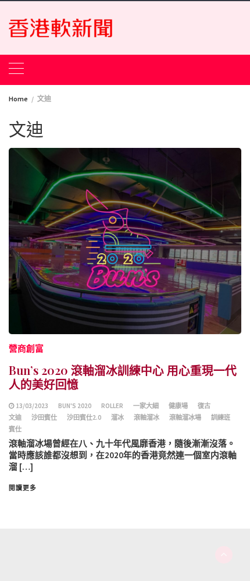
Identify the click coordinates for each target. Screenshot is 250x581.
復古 (204, 406)
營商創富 (26, 348)
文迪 (15, 417)
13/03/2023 (32, 406)
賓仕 (15, 429)
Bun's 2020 (74, 406)
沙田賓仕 (44, 417)
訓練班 (220, 417)
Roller (112, 406)
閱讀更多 (23, 488)
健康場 (178, 406)
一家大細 (146, 406)
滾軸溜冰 (146, 417)
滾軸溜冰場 (185, 417)
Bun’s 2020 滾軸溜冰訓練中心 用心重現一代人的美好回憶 (123, 377)
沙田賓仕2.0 (84, 417)
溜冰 (117, 417)
